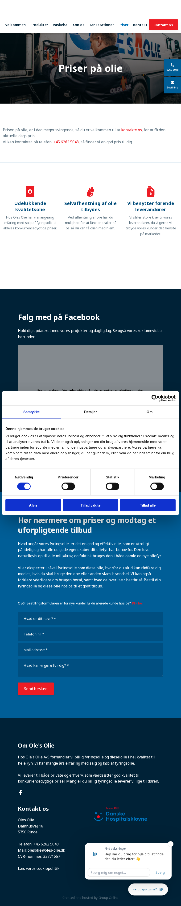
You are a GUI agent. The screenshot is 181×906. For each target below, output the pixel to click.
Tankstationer (101, 24)
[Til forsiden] (90, 11)
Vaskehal (60, 24)
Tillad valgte (90, 505)
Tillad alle (148, 505)
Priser (123, 24)
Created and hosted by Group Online (90, 897)
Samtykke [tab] (31, 412)
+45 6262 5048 (66, 141)
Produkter (39, 24)
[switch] (68, 486)
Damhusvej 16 (30, 826)
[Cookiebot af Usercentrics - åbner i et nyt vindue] (155, 398)
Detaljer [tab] (90, 412)
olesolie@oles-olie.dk (46, 850)
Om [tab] (149, 412)
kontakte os (131, 129)
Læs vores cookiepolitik (38, 868)
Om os (78, 24)
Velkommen (15, 24)
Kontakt (140, 24)
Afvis (33, 505)
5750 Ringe (27, 832)
